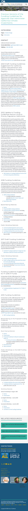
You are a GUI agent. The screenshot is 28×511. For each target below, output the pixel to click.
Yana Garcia (14, 482)
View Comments (7, 220)
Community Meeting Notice (10, 258)
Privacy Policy (4, 470)
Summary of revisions (11, 340)
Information (7, 35)
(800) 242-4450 (4, 448)
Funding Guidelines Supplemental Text (13, 384)
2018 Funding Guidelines (9, 195)
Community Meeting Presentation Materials (14, 229)
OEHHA (19, 504)
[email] (10, 464)
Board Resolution (8, 201)
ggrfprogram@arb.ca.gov (17, 45)
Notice (5, 207)
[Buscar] (26, 4)
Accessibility (4, 468)
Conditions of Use (5, 472)
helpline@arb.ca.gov (12, 448)
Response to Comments (9, 215)
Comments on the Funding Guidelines (12, 409)
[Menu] (2, 4)
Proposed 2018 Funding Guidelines (12, 209)
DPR (12, 504)
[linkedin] (8, 464)
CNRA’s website (16, 106)
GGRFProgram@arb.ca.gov (19, 98)
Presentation (7, 218)
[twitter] (2, 464)
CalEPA (2, 504)
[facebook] (4, 464)
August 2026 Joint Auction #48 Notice (10, 431)
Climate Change (8, 33)
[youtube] (6, 464)
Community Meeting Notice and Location (13, 228)
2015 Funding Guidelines (9, 315)
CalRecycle (7, 504)
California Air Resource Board (14, 4)
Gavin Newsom (6, 481)
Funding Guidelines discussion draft (12, 382)
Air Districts (4, 473)
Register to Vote (5, 475)
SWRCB (24, 504)
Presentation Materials (19, 265)
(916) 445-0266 (9, 47)
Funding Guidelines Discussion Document (13, 231)
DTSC (16, 504)
